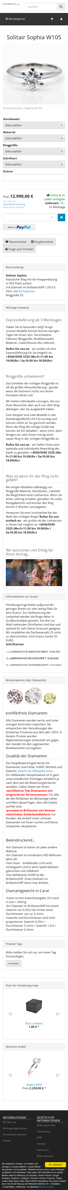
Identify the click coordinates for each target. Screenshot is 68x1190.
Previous (10, 1014)
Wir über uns (9, 1122)
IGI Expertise (26, 291)
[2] (19, 227)
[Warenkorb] (52, 19)
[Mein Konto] (61, 19)
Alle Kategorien (16, 18)
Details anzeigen (46, 1186)
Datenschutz (43, 1131)
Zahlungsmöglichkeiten (15, 1128)
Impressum (43, 1149)
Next (57, 1014)
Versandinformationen (14, 1134)
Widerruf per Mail (46, 1125)
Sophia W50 (34, 1084)
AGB (39, 1137)
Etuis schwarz (34, 1023)
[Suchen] (61, 6)
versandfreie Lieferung (14, 204)
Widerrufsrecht (45, 1156)
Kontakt (7, 1140)
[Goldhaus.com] (11, 4)
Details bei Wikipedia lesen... (36, 771)
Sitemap (41, 1143)
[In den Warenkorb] (61, 217)
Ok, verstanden (55, 1164)
